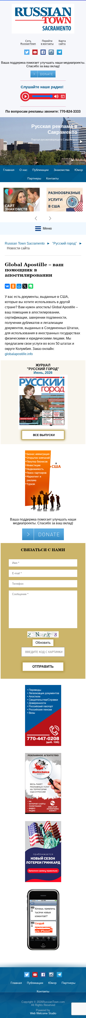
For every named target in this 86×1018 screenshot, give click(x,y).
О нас (23, 170)
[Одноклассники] (13, 286)
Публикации (40, 170)
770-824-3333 (70, 111)
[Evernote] (30, 286)
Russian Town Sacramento (25, 243)
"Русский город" (64, 243)
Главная (8, 170)
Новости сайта (18, 248)
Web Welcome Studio (43, 1013)
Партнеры (34, 178)
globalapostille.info (19, 354)
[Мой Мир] (19, 286)
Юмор (79, 170)
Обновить (43, 642)
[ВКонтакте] (7, 286)
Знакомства (62, 170)
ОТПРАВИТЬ (43, 666)
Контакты (52, 178)
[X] (24, 286)
